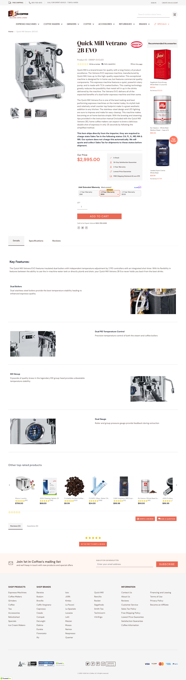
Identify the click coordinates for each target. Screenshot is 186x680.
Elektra (40, 625)
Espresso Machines (26, 24)
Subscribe (167, 564)
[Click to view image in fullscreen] (40, 71)
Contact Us (126, 592)
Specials (161, 24)
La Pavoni (69, 604)
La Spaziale (70, 609)
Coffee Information (130, 625)
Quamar (69, 637)
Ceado (40, 613)
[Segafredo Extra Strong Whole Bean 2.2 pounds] (162, 64)
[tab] (15, 526)
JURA (67, 596)
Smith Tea (98, 609)
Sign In (153, 3)
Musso (68, 625)
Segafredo (99, 604)
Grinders (71, 24)
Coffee (87, 24)
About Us (125, 596)
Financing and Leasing (160, 592)
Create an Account (170, 3)
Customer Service (129, 604)
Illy (38, 637)
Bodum (40, 596)
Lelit (67, 617)
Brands (143, 24)
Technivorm (99, 613)
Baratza (40, 592)
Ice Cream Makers (16, 625)
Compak (40, 617)
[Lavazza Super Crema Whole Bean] (162, 152)
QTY (78, 203)
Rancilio (98, 596)
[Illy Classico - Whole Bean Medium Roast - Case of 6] (162, 110)
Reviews (125, 600)
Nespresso (70, 633)
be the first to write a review (93, 544)
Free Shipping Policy (130, 613)
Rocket (97, 600)
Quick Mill (99, 592)
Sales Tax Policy (128, 609)
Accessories (105, 24)
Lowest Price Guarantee (132, 617)
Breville (40, 600)
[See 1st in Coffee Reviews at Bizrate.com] (46, 663)
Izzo (67, 592)
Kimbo (68, 600)
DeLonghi (41, 621)
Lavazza (69, 613)
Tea (10, 609)
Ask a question (109, 64)
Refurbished (125, 24)
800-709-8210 (37, 3)
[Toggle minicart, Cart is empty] (175, 14)
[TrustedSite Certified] (60, 664)
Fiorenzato (41, 633)
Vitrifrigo (98, 617)
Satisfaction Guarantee (132, 621)
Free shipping (17, 3)
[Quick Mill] (136, 44)
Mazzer (68, 621)
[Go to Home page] (18, 14)
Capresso (41, 609)
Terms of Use (156, 596)
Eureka (40, 629)
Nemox (68, 629)
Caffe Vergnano (44, 604)
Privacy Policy (156, 600)
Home (10, 31)
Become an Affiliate (159, 604)
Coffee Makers (52, 24)
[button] (9, 485)
